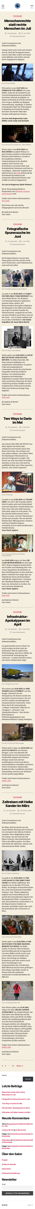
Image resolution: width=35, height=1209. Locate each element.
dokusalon (13, 33)
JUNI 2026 (6, 397)
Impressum (6, 1169)
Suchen (4, 1075)
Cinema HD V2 (7, 1130)
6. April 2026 (26, 629)
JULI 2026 (5, 201)
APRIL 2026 (6, 781)
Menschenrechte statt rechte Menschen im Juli (17, 25)
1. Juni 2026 (26, 241)
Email (3, 1184)
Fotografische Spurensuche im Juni (17, 233)
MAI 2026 (5, 596)
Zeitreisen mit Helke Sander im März (17, 804)
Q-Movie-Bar (21, 1130)
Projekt (4, 1160)
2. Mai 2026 (26, 427)
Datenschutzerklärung (11, 1173)
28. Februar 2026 (25, 810)
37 (13, 1066)
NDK (19, 173)
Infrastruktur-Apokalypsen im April (17, 620)
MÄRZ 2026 (6, 1047)
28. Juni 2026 (25, 33)
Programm (17, 16)
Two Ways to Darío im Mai (17, 420)
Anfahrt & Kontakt (9, 1164)
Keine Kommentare (19, 36)
